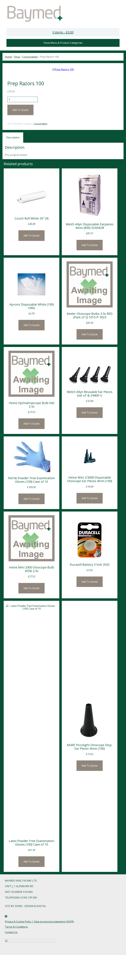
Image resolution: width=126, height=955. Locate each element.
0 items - (63, 32)
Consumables (30, 56)
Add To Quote (20, 110)
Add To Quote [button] (31, 235)
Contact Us (11, 932)
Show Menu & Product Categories (63, 42)
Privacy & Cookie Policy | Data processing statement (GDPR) (39, 921)
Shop (17, 56)
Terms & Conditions (16, 927)
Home (8, 56)
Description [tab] (13, 137)
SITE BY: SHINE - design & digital (25, 906)
